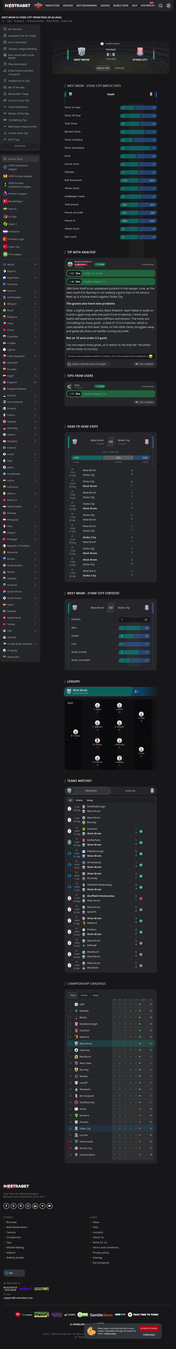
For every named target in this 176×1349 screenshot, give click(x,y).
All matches (15, 29)
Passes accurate (74, 212)
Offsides (69, 172)
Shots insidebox (74, 139)
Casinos (105, 5)
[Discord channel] (50, 1206)
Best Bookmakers (86, 5)
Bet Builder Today (18, 93)
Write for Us (100, 1242)
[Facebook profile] (6, 1206)
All (70, 800)
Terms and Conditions (106, 1247)
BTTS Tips (14, 139)
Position (76, 619)
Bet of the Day (16, 87)
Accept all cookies (148, 1328)
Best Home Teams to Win (22, 126)
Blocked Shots (73, 131)
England (19, 21)
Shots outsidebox (74, 147)
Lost (74, 643)
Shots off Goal (73, 115)
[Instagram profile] (28, 1206)
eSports (11, 1252)
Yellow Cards (72, 188)
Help (134, 5)
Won (74, 627)
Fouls (68, 155)
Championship (35, 21)
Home (79, 800)
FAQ (95, 1227)
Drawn (75, 635)
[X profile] (13, 1206)
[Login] (169, 6)
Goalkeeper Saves (75, 196)
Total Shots (71, 123)
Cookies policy (110, 1333)
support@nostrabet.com (18, 1297)
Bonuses (68, 5)
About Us (98, 1237)
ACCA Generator (17, 42)
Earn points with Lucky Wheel (21, 56)
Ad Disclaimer (101, 1262)
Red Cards (70, 236)
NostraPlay (148, 5)
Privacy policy (101, 1252)
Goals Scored (79, 652)
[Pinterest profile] (21, 1206)
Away (90, 800)
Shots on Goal (72, 107)
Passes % (70, 220)
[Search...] (160, 5)
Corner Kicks (72, 164)
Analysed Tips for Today (22, 35)
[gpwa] (41, 1314)
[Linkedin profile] (35, 1206)
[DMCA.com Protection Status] (82, 1314)
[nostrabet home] (16, 1186)
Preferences (149, 1334)
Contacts (98, 1232)
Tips (9, 21)
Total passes (72, 204)
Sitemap (97, 1257)
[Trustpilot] (26, 1314)
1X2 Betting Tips (17, 120)
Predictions (52, 5)
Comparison (14, 1237)
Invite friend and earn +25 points (21, 72)
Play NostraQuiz (17, 64)
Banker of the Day (18, 113)
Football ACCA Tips (19, 80)
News (125, 5)
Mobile (117, 5)
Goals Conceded (81, 660)
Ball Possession (73, 180)
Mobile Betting (15, 1247)
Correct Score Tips (18, 100)
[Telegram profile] (42, 1206)
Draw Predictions (18, 107)
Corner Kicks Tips (18, 133)
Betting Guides (15, 1257)
